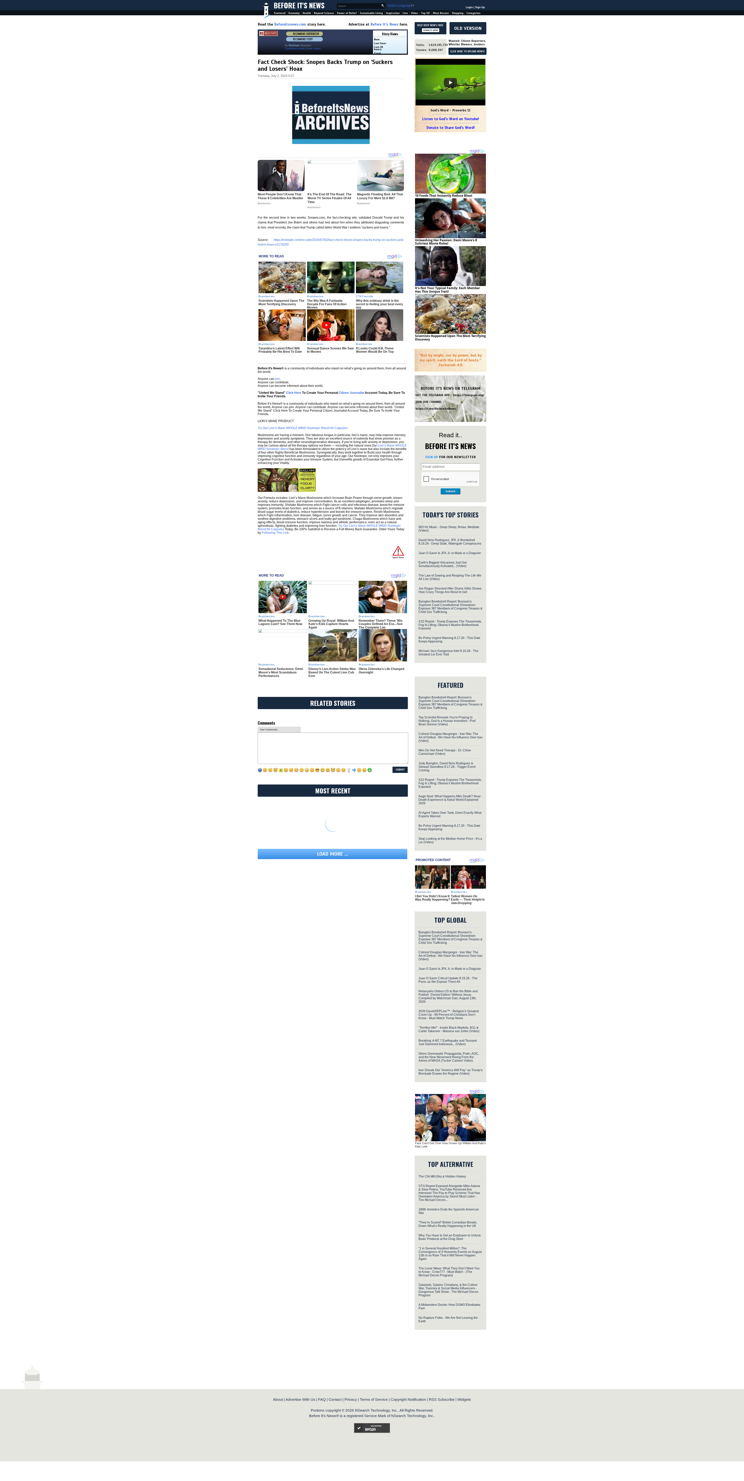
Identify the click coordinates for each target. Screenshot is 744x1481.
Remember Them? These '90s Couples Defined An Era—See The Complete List (381, 624)
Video (414, 13)
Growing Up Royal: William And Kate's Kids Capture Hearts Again (331, 624)
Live (405, 13)
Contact (335, 1399)
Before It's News (299, 5)
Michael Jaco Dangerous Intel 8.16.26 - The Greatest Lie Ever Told (448, 652)
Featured (279, 13)
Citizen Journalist (351, 392)
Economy (294, 13)
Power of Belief (347, 13)
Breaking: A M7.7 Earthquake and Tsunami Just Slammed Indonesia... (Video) (447, 1042)
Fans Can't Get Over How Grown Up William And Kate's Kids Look (450, 1144)
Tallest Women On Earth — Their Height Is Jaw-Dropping (468, 900)
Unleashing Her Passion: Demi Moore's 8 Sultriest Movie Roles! (446, 242)
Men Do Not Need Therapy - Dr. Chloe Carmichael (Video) (444, 752)
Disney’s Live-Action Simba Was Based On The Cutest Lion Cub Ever (332, 672)
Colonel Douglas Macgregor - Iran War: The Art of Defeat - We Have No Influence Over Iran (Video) (450, 737)
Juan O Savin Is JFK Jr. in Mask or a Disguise (449, 553)
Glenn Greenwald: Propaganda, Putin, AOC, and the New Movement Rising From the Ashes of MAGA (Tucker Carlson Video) (448, 1057)
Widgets (464, 1399)
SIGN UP (431, 457)
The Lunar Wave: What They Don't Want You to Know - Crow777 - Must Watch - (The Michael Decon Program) (449, 1272)
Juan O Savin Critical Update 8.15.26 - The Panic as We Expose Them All (447, 980)
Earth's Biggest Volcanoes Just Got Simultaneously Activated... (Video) (442, 564)
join (277, 378)
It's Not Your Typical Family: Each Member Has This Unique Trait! (447, 290)
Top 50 (425, 13)
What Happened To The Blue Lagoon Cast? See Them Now (280, 622)
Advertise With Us (300, 1399)
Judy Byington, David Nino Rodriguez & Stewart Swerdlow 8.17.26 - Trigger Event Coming (446, 767)
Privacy (350, 1399)
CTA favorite (364, 296)
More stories (314, 48)
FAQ (322, 1399)
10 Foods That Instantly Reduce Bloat (443, 195)
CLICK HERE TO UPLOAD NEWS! (467, 51)
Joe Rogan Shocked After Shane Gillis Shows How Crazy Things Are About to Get (449, 590)
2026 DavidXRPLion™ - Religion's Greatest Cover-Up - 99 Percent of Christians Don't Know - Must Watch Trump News (448, 1014)
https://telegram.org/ (468, 395)
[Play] (450, 82)
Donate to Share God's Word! (450, 127)
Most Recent (441, 13)
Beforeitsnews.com (290, 24)
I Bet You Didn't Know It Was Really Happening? (432, 898)
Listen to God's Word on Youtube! (450, 119)
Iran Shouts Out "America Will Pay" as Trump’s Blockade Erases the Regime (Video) (450, 1071)
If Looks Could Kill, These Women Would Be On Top (375, 350)
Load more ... (332, 854)
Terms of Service (374, 1399)
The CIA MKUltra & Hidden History (442, 1176)
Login (469, 7)
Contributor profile (295, 48)
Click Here (293, 392)
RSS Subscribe (442, 1399)
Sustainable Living (371, 13)
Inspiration (393, 13)
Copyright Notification (408, 1399)
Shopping (457, 13)
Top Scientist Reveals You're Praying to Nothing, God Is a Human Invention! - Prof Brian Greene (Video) (446, 721)
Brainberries (266, 296)
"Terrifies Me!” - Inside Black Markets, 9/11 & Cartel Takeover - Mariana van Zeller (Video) (448, 1029)
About (278, 1399)
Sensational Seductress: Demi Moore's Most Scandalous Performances (280, 672)
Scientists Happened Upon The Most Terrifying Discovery (281, 302)
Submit (450, 491)
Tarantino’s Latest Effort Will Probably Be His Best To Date (280, 350)
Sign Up (480, 7)
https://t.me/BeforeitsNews (436, 409)
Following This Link (275, 532)
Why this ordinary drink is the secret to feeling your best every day (379, 304)
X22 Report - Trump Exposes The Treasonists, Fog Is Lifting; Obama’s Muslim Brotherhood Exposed (450, 625)
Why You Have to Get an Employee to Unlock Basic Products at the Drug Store (449, 1237)
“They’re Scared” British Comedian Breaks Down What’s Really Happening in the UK (447, 1224)
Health (307, 13)
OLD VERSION (468, 28)
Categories (473, 13)
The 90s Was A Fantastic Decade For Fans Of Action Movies (327, 304)
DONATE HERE (430, 30)
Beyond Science (324, 13)
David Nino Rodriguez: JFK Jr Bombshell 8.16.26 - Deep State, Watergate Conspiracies (449, 541)
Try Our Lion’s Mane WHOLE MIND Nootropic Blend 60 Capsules (303, 428)
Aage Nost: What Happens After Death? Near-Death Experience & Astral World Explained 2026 (449, 800)
